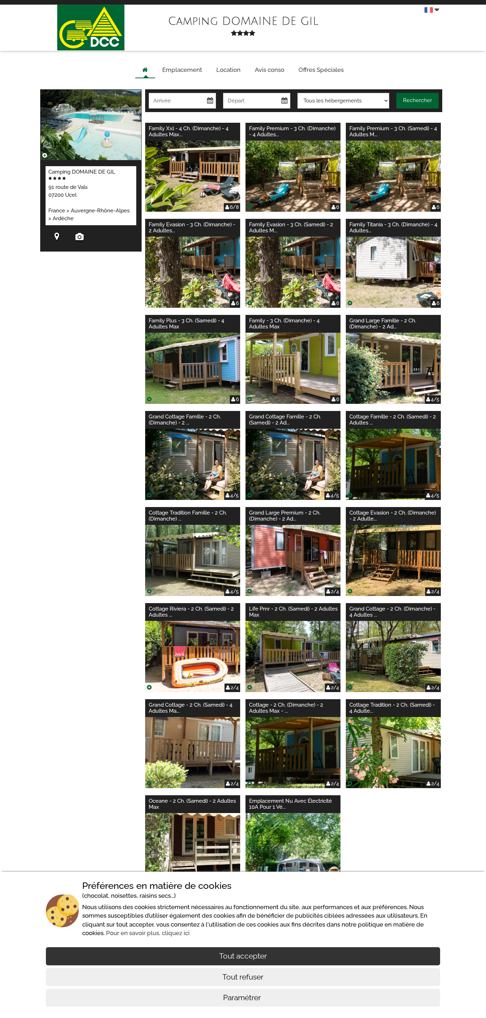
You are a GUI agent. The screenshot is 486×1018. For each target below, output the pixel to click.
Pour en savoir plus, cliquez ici (148, 933)
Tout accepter (243, 955)
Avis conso (269, 69)
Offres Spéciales (321, 69)
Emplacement (182, 69)
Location (228, 69)
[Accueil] (145, 70)
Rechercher (417, 100)
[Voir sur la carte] (57, 237)
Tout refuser (242, 976)
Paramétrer (243, 997)
